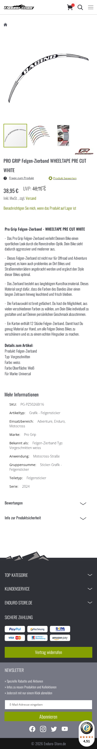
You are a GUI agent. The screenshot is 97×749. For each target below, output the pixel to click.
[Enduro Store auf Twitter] (53, 729)
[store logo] (31, 7)
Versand (31, 198)
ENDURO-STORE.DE (18, 602)
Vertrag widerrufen (48, 652)
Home (5, 24)
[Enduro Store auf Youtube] (64, 729)
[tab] (46, 502)
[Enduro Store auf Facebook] (32, 729)
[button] (40, 135)
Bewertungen (14, 503)
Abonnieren (48, 716)
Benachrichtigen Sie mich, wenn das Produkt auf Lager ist (40, 208)
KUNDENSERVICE (17, 589)
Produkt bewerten (65, 178)
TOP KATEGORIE (16, 575)
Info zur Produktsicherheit (23, 517)
